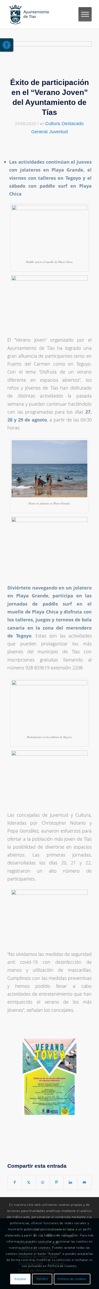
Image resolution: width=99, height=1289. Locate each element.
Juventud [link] (58, 131)
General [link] (39, 131)
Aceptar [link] (20, 1279)
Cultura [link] (52, 123)
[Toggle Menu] (85, 14)
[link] (6, 45)
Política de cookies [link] (72, 1279)
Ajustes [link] (42, 1279)
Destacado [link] (73, 123)
